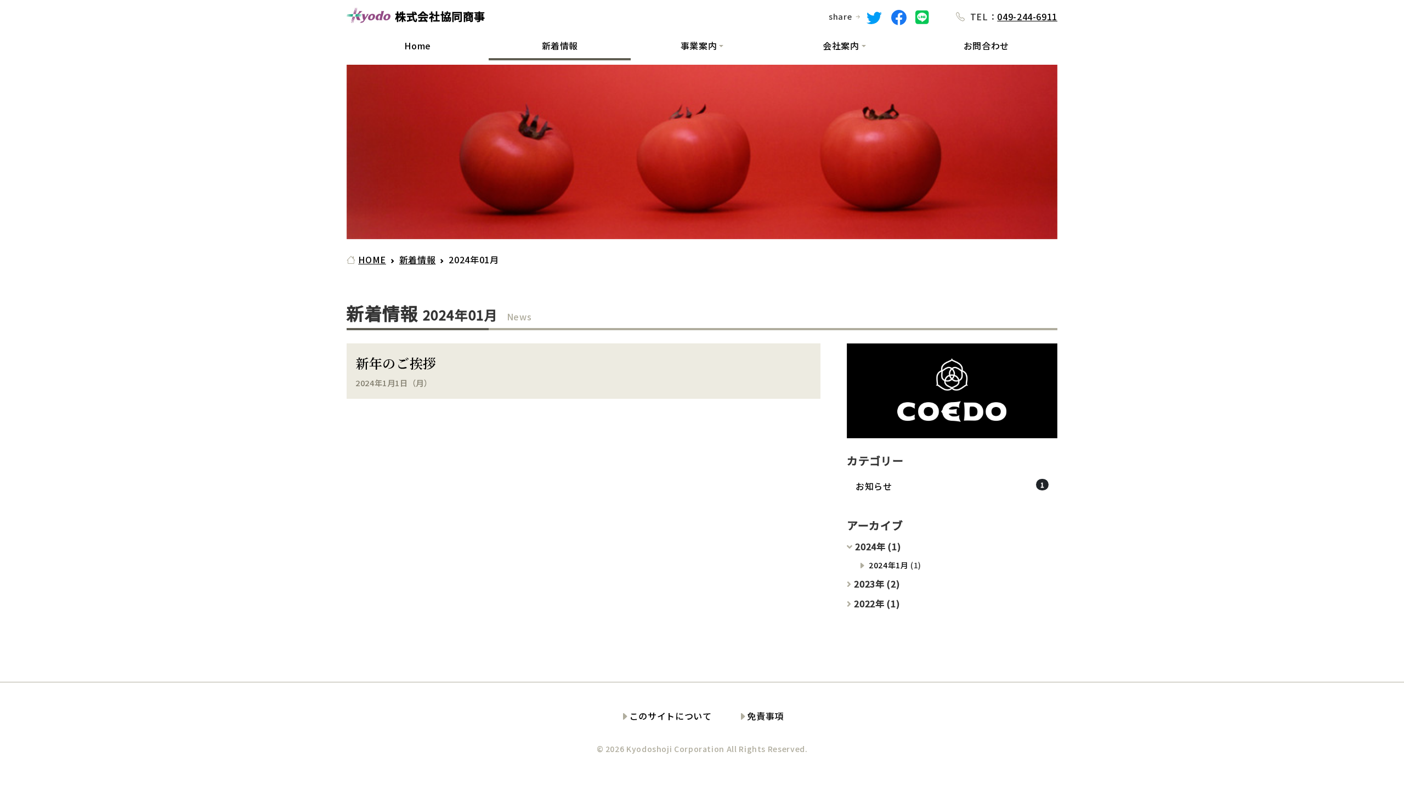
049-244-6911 (1027, 16)
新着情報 (560, 45)
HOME (372, 259)
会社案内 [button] (841, 45)
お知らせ (874, 486)
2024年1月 (888, 565)
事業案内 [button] (699, 45)
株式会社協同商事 (440, 17)
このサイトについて (671, 715)
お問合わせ (986, 45)
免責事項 (765, 715)
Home (417, 45)
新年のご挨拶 (396, 362)
